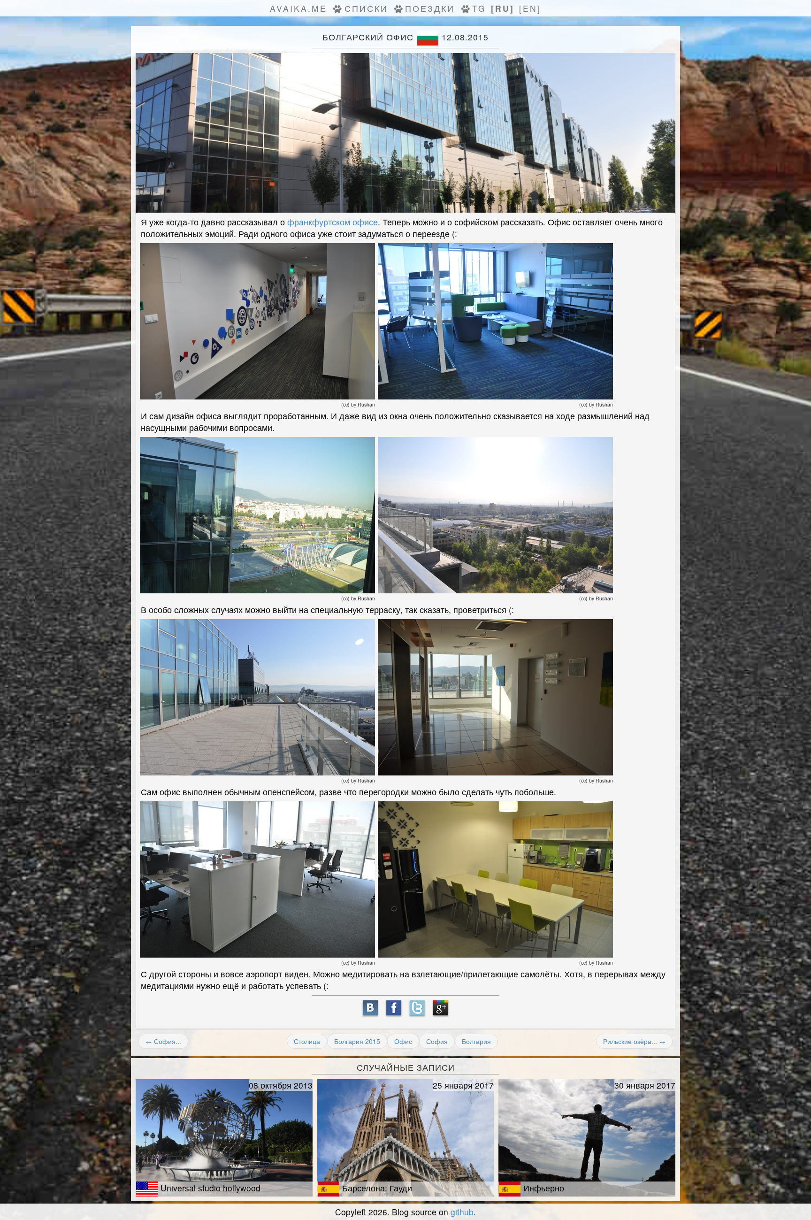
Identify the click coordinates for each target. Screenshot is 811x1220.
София (437, 1041)
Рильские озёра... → (634, 1041)
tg (479, 8)
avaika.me (298, 8)
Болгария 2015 (357, 1041)
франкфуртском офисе (332, 222)
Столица (307, 1041)
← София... (163, 1041)
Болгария (476, 1041)
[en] (530, 8)
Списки (366, 8)
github (462, 1212)
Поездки (430, 8)
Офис (403, 1041)
